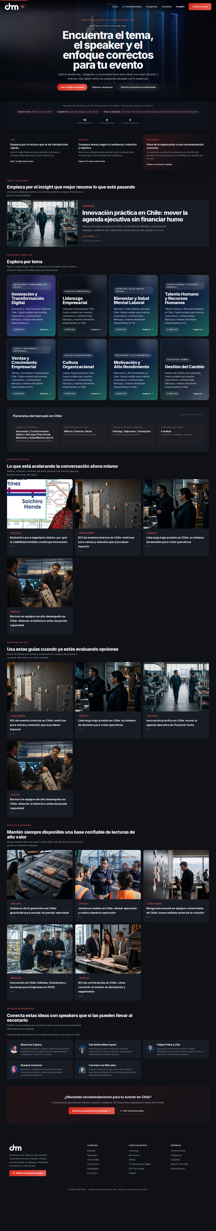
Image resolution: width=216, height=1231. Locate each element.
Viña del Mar (93, 1159)
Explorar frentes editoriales (91, 161)
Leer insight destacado (72, 87)
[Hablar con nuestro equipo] (208, 1214)
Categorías (151, 6)
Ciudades (166, 6)
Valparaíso (92, 1155)
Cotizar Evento (200, 6)
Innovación (134, 1155)
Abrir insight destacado (21, 161)
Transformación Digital (139, 1164)
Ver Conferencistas (133, 1111)
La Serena (92, 1173)
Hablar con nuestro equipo (159, 164)
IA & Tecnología (136, 1168)
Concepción (93, 1164)
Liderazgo (134, 1150)
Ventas (132, 1159)
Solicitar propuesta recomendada (138, 87)
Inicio (115, 6)
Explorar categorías (102, 87)
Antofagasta (93, 1168)
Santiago (91, 1150)
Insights (180, 6)
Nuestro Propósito (179, 1164)
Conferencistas (133, 6)
